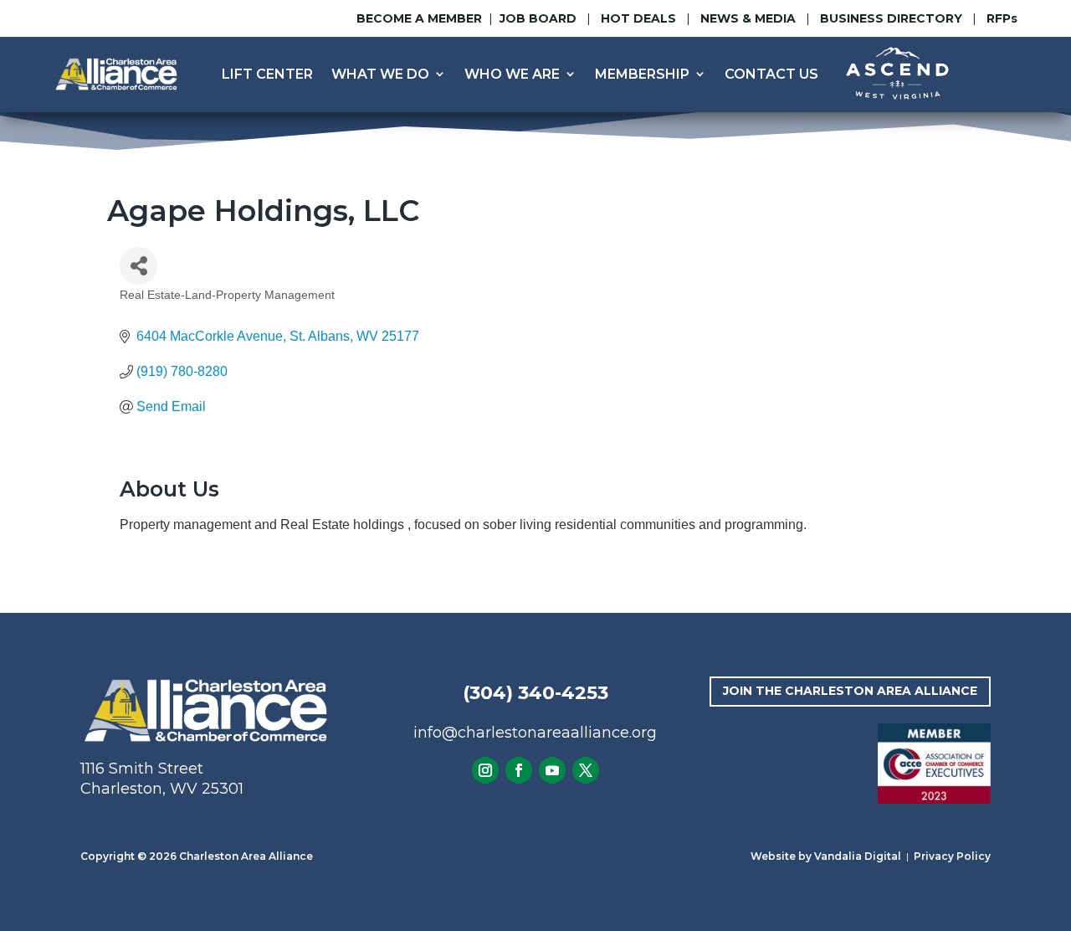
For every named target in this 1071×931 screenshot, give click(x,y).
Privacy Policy (952, 856)
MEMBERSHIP (642, 74)
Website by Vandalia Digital (826, 856)
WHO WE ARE (512, 74)
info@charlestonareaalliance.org (535, 732)
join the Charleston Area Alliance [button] (850, 690)
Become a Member (419, 18)
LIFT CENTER (267, 74)
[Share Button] (138, 266)
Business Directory (891, 18)
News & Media (748, 18)
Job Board (540, 18)
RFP (1001, 18)
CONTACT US (771, 74)
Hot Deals (638, 18)
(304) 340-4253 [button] (535, 693)
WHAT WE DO (380, 74)
